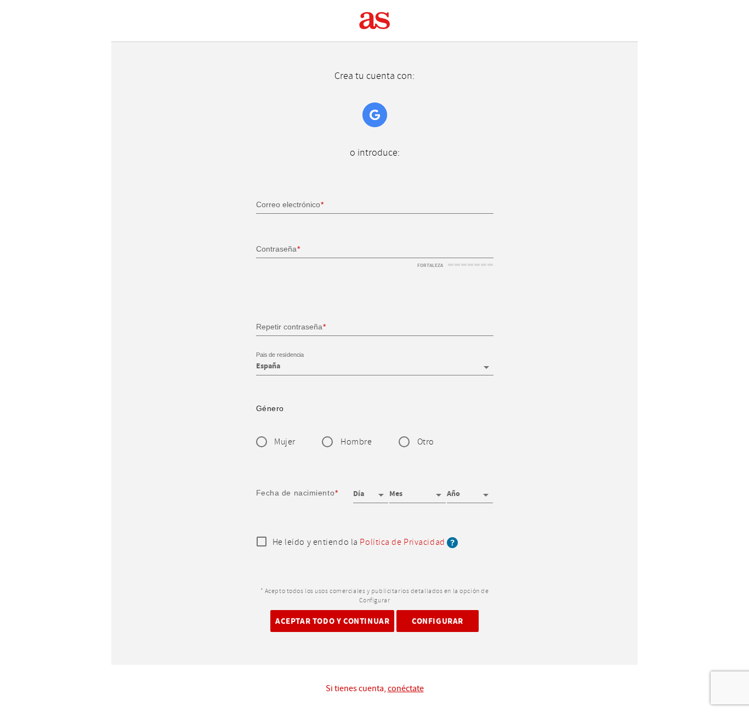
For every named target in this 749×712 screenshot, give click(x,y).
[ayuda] (452, 542)
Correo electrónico (288, 204)
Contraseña (276, 248)
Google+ (374, 114)
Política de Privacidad (402, 542)
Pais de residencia (280, 355)
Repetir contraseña (289, 326)
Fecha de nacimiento (295, 492)
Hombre (356, 442)
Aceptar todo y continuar (332, 620)
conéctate (406, 688)
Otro (425, 442)
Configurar (437, 620)
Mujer (285, 442)
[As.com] (374, 21)
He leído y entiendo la (359, 543)
